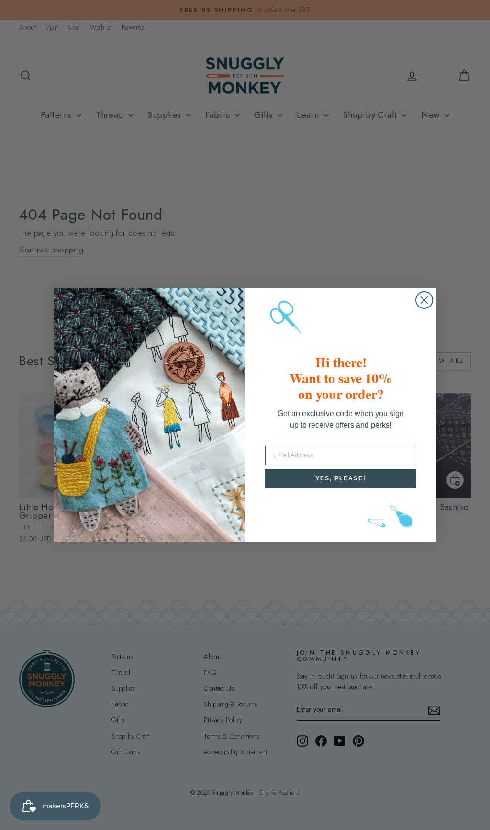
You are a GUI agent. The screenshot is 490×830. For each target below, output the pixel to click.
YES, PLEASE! (340, 478)
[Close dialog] (424, 300)
